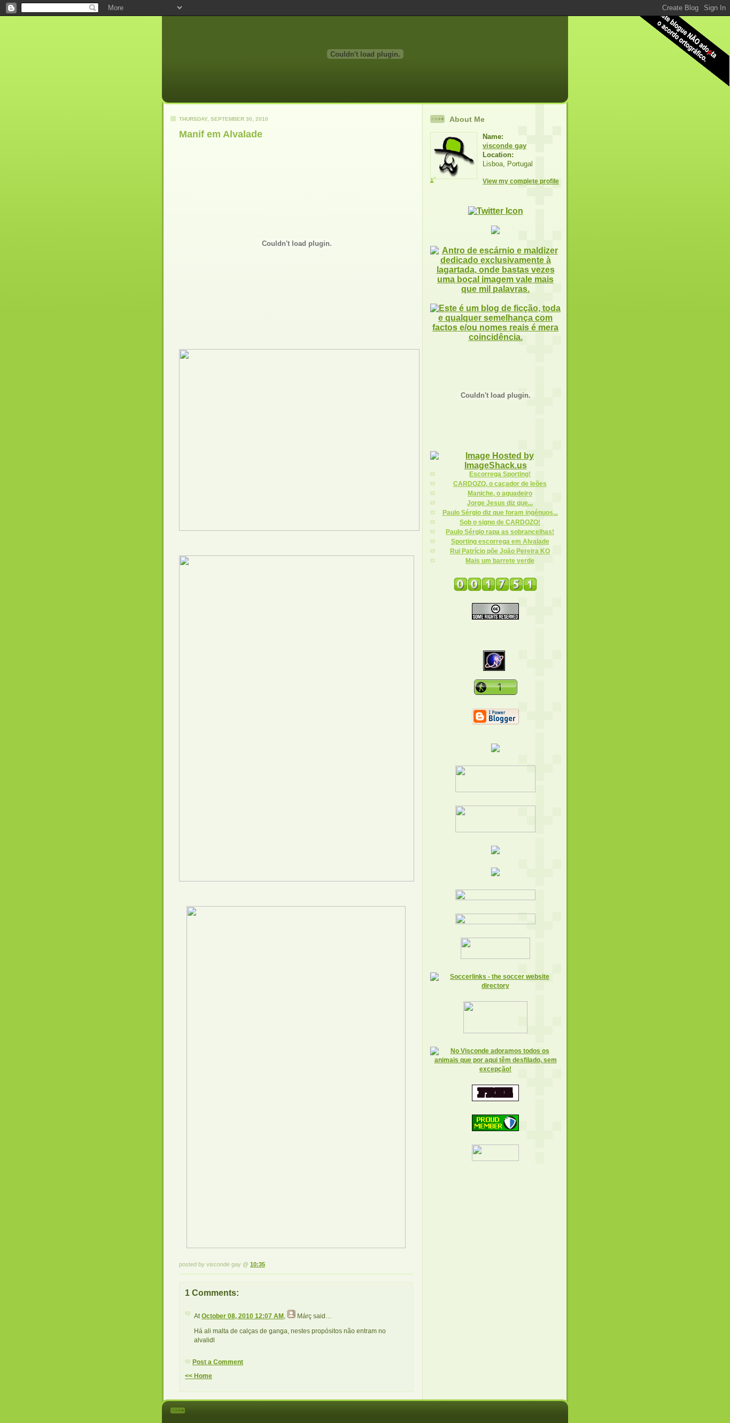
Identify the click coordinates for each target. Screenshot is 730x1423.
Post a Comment (217, 1362)
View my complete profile (521, 181)
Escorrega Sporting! (500, 474)
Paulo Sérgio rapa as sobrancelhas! (500, 532)
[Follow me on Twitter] (495, 210)
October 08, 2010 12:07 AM (242, 1316)
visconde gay (504, 146)
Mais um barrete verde (499, 560)
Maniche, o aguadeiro (500, 493)
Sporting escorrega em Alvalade (500, 541)
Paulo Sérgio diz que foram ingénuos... (500, 512)
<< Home (198, 1376)
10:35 (257, 1264)
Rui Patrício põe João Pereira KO (500, 551)
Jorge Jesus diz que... (500, 503)
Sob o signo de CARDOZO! (500, 522)
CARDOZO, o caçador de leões (500, 484)
